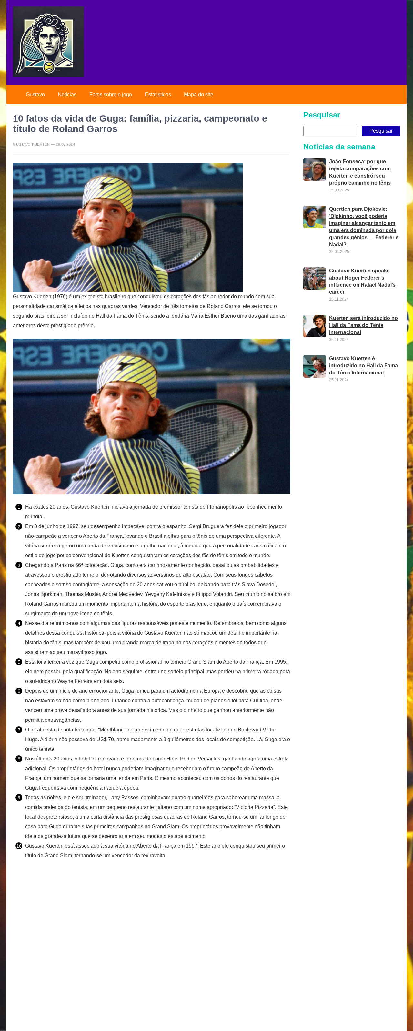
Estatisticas (158, 94)
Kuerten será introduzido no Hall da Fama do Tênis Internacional (363, 325)
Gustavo (35, 94)
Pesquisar (321, 114)
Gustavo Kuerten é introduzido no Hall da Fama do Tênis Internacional (363, 366)
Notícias (67, 94)
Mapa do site (198, 94)
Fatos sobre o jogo (110, 94)
